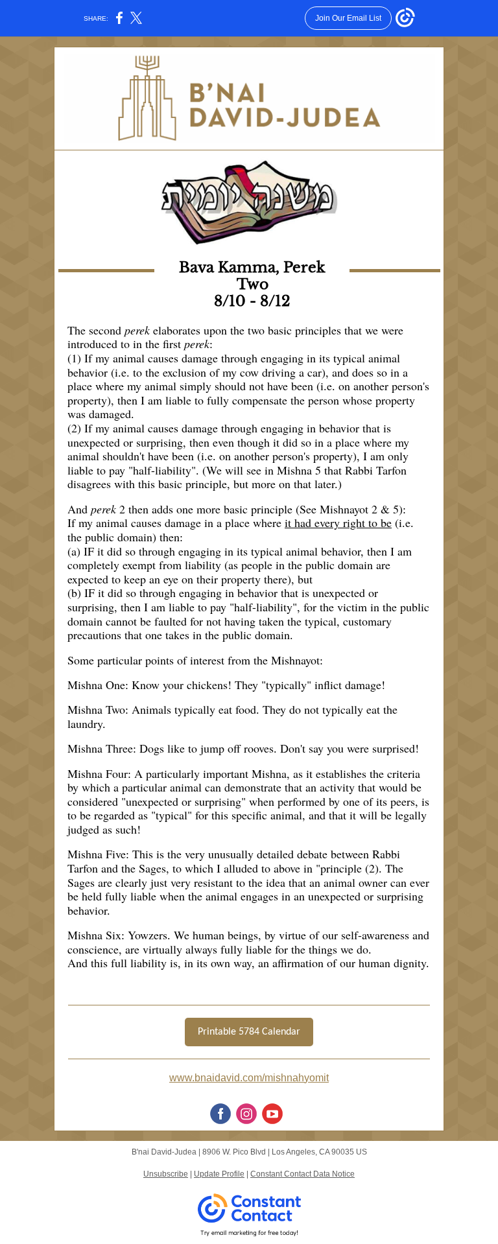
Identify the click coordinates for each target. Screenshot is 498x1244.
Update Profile (219, 1174)
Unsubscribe (165, 1174)
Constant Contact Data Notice (302, 1174)
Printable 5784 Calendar (249, 1032)
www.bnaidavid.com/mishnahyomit (249, 1077)
